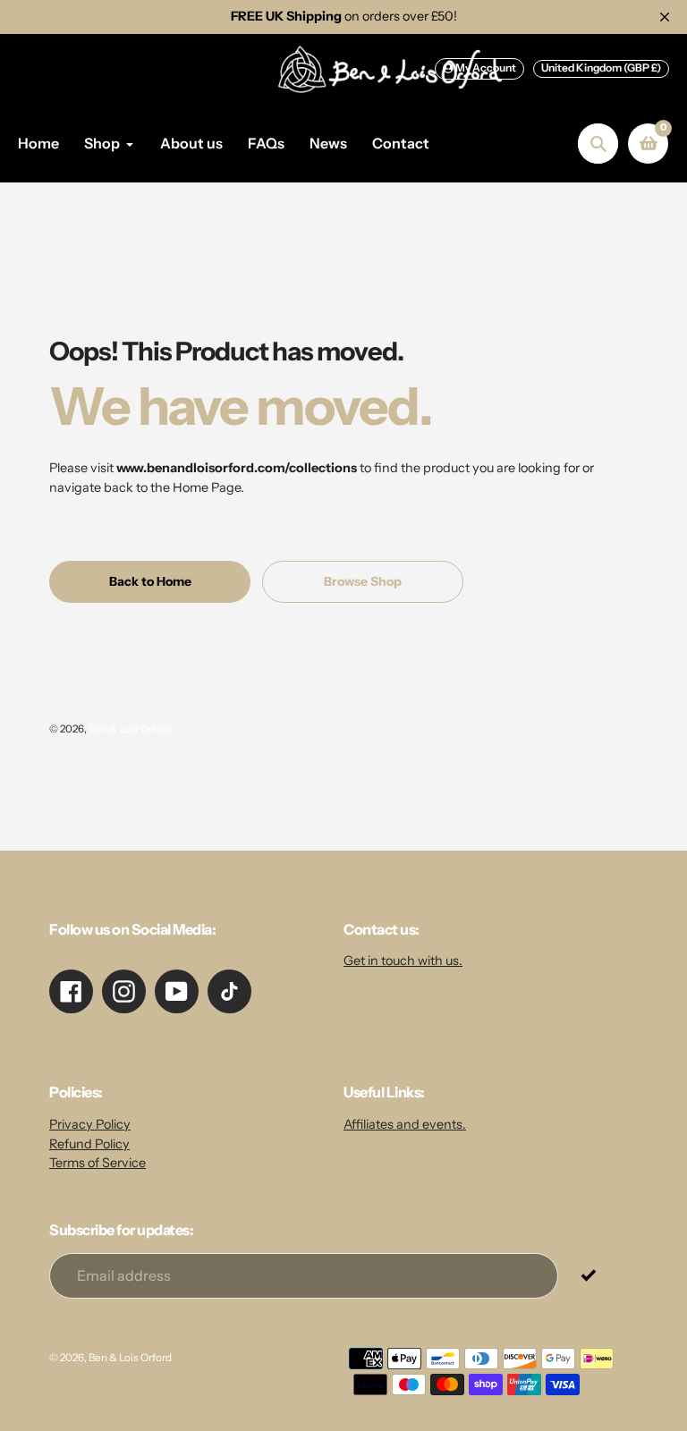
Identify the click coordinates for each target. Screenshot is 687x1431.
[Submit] (589, 1275)
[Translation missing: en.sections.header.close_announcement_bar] (665, 17)
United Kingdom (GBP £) (601, 67)
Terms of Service (97, 1163)
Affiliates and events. (405, 1124)
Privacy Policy (90, 1124)
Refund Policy (89, 1144)
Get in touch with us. (403, 961)
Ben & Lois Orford (130, 729)
